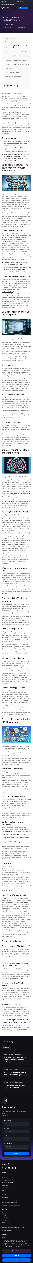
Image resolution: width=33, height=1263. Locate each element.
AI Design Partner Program (8, 1215)
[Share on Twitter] (14, 86)
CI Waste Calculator (7, 1230)
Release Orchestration (7, 1187)
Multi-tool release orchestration (10, 1202)
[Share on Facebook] (11, 86)
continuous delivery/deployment (11, 106)
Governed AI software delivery (9, 1200)
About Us (4, 1237)
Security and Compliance (8, 1180)
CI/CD (3, 1177)
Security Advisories (6, 1220)
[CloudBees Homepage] (7, 1164)
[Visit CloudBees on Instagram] (6, 1168)
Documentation (5, 1222)
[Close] (31, 1240)
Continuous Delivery (7, 292)
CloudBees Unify (6, 1175)
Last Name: (7, 1135)
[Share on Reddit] (17, 86)
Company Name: (8, 1143)
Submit (16, 1153)
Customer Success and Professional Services (13, 1227)
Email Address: (8, 1120)
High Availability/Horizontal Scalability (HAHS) (17, 902)
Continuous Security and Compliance (11, 1205)
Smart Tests (5, 1185)
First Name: (7, 1128)
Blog (3, 1212)
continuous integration (21, 104)
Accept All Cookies (16, 1260)
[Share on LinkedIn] (8, 86)
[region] (16, 1250)
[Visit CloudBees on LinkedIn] (15, 1168)
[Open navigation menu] (30, 7)
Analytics (4, 1190)
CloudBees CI (5, 898)
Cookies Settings (16, 1251)
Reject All (16, 1255)
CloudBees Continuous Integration (11, 533)
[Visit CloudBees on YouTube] (9, 1168)
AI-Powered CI (5, 1197)
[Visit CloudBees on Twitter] (12, 1168)
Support (4, 1225)
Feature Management (7, 1182)
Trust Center (5, 1217)
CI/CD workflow (13, 493)
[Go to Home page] (6, 8)
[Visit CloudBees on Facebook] (3, 1168)
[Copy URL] (5, 86)
